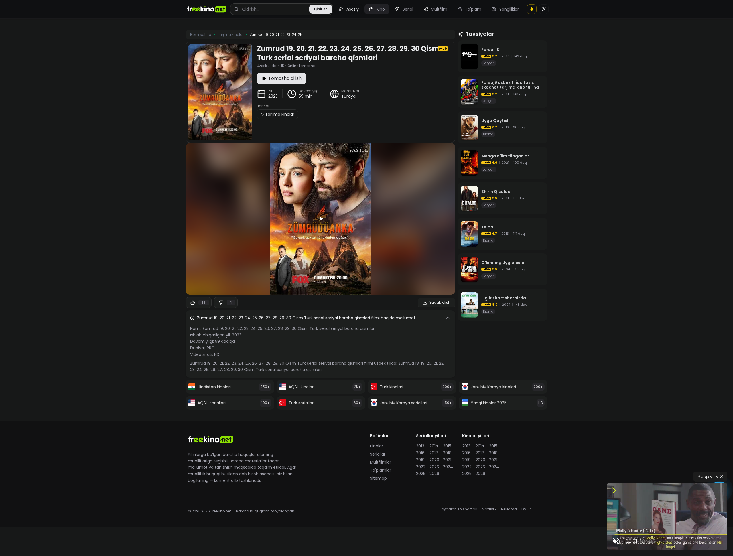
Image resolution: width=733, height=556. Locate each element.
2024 (448, 467)
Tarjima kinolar (279, 114)
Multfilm (439, 9)
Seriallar (377, 454)
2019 (420, 460)
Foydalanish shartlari (458, 509)
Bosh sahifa (200, 34)
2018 (447, 453)
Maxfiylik (489, 509)
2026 (434, 473)
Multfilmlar (380, 462)
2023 (273, 96)
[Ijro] (320, 219)
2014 (433, 446)
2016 (420, 453)
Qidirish (321, 9)
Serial (408, 9)
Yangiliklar (509, 9)
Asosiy (352, 9)
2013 (420, 446)
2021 (447, 460)
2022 (420, 467)
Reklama (509, 509)
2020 (434, 460)
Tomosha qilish (285, 78)
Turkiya (348, 96)
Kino (381, 9)
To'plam (473, 9)
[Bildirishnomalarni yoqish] (532, 9)
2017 (433, 453)
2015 (447, 446)
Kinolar (376, 446)
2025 (420, 473)
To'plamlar (380, 470)
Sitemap (378, 478)
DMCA (526, 509)
